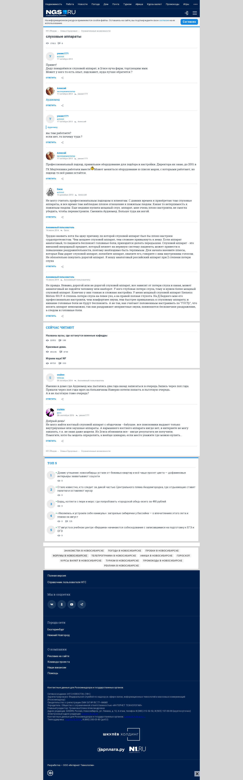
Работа (70, 4)
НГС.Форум (51, 31)
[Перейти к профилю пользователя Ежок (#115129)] (50, 192)
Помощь (52, 673)
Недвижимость (53, 4)
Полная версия (56, 575)
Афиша (139, 4)
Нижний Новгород (58, 635)
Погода (96, 4)
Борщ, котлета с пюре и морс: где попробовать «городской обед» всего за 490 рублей (111, 501)
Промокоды (172, 4)
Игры (186, 4)
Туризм (127, 4)
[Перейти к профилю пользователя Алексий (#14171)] (50, 91)
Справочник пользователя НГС (66, 582)
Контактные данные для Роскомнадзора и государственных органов (85, 687)
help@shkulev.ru (73, 719)
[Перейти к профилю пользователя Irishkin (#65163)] (50, 412)
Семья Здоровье (68, 31)
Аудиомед (53, 99)
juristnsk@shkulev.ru (134, 716)
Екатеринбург (55, 629)
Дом (106, 4)
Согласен (189, 21)
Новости (83, 4)
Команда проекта (58, 661)
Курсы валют (154, 4)
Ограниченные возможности (95, 31)
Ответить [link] (51, 78)
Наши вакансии (56, 667)
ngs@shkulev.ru (90, 713)
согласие (164, 20)
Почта (115, 4)
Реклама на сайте (58, 656)
